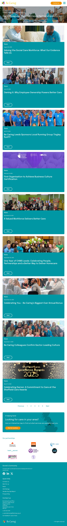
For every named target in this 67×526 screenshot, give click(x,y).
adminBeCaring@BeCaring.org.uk (12, 513)
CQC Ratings (6, 489)
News (4, 486)
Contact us (6, 481)
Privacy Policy (6, 494)
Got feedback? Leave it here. (10, 515)
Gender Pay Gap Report (9, 491)
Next (47, 406)
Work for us (6, 484)
